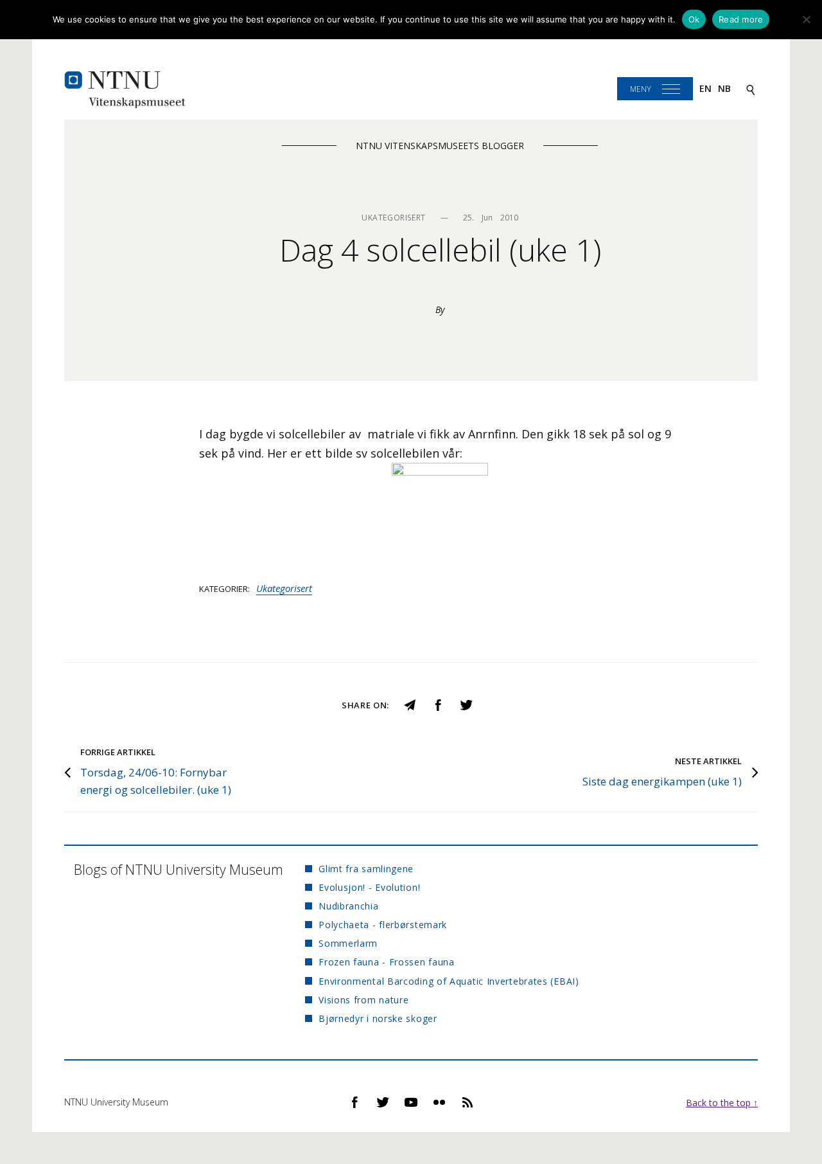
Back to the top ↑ (722, 1103)
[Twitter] (466, 704)
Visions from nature (363, 1000)
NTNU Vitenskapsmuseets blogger (440, 145)
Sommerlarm (348, 943)
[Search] (751, 89)
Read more (741, 19)
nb (724, 88)
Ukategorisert (284, 588)
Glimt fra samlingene (366, 869)
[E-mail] (410, 704)
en (705, 88)
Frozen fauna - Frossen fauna (387, 962)
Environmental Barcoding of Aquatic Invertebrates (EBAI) (449, 981)
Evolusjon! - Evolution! (369, 887)
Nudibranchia (348, 906)
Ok (694, 19)
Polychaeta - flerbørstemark (383, 924)
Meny (640, 89)
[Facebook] (438, 704)
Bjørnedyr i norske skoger (378, 1018)
